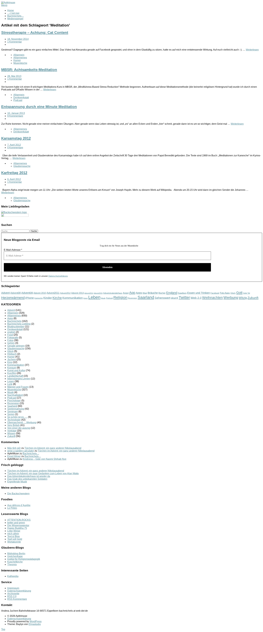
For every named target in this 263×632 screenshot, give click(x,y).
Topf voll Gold (14, 539)
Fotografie (12, 337)
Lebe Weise (13, 531)
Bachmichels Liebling (19, 324)
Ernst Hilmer (14, 456)
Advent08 (15, 292)
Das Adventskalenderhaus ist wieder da (28, 476)
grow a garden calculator (20, 450)
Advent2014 (88, 293)
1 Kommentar (14, 41)
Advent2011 (53, 293)
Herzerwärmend (13, 298)
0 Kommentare (15, 147)
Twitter (184, 297)
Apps (139, 292)
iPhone (29, 297)
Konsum (11, 367)
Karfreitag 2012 (14, 173)
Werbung (230, 297)
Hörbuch (12, 354)
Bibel (145, 293)
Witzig (243, 297)
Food (10, 335)
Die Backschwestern (18, 493)
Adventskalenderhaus (112, 293)
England (171, 292)
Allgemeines (20, 57)
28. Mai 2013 (14, 76)
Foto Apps (225, 293)
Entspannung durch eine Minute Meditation (39, 107)
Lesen (10, 381)
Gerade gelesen (16, 345)
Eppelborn (182, 293)
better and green (16, 522)
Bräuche (153, 292)
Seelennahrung (15, 408)
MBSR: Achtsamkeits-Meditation (29, 70)
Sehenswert (162, 297)
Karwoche (38, 298)
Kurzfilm (11, 373)
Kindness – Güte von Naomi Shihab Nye (44, 459)
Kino (9, 362)
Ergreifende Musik (17, 481)
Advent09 (27, 292)
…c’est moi (13, 13)
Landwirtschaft (15, 376)
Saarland (146, 297)
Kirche (57, 297)
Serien (10, 414)
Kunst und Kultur (16, 370)
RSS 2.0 (11, 596)
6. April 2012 (14, 179)
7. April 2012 (14, 145)
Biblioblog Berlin (16, 553)
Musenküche (20, 63)
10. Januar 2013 (16, 113)
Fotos (10, 340)
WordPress (36, 621)
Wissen (11, 433)
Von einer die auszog (18, 428)
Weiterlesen (252, 49)
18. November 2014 (18, 39)
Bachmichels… (15, 16)
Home (10, 10)
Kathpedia (12, 576)
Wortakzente (14, 542)
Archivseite (13, 593)
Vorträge (11, 430)
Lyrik (9, 384)
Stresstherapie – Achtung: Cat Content (34, 32)
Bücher (162, 293)
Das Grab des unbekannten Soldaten (27, 479)
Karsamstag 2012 (16, 138)
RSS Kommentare (17, 599)
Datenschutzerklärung (58, 276)
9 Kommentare (15, 116)
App (132, 293)
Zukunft (252, 297)
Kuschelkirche (15, 561)
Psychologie (14, 400)
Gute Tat (246, 293)
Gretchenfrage (15, 556)
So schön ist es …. (17, 417)
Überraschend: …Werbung (21, 422)
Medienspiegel (15, 18)
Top (3, 629)
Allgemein (18, 55)
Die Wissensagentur (18, 525)
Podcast (17, 100)
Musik (103, 298)
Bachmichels (14, 321)
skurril (174, 298)
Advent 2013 (77, 293)
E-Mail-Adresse (13, 250)
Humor (17, 60)
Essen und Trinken (198, 292)
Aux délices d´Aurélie (18, 505)
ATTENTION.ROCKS (19, 520)
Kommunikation (72, 297)
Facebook (214, 293)
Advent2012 (65, 293)
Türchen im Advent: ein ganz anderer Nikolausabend (53, 448)
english (11, 332)
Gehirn (11, 343)
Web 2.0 (196, 297)
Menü (4, 5)
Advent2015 (98, 293)
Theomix (12, 564)
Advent (5, 292)
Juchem (11, 359)
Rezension (132, 298)
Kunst (85, 298)
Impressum (13, 588)
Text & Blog (13, 536)
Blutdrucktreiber (15, 326)
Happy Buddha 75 (17, 528)
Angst (126, 293)
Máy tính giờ (14, 448)
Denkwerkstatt (21, 97)
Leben (94, 297)
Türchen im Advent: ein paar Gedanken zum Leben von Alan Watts (43, 473)
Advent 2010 (39, 293)
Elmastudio (35, 624)
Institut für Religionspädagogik (23, 559)
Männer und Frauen (18, 387)
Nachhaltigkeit (15, 395)
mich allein (13, 533)
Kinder (47, 297)
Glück (233, 293)
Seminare (12, 411)
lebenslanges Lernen (18, 378)
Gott (239, 293)
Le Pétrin (12, 508)
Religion (120, 297)
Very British (13, 425)
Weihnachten (212, 298)
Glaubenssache (21, 166)
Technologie (14, 419)
